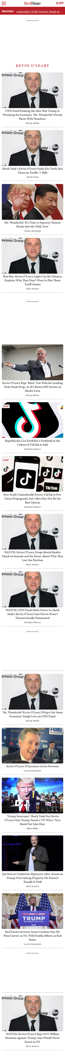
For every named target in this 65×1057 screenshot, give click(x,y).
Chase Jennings (32, 230)
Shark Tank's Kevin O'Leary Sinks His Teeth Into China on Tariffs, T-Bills (32, 170)
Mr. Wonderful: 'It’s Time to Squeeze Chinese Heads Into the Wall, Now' (32, 224)
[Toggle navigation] (4, 3)
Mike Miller (33, 828)
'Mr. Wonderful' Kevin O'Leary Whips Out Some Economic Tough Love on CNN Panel (32, 714)
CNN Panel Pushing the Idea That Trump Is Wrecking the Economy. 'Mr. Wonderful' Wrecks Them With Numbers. (32, 115)
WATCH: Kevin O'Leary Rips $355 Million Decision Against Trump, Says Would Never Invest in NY (32, 1038)
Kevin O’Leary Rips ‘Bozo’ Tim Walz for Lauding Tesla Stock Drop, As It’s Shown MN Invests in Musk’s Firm (32, 387)
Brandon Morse (32, 449)
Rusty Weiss (32, 395)
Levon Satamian (32, 770)
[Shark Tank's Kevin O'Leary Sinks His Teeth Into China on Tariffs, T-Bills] (32, 148)
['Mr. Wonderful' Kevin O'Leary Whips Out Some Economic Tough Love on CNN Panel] (32, 691)
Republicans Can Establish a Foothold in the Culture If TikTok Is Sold (32, 443)
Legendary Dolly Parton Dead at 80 (39, 11)
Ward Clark (33, 177)
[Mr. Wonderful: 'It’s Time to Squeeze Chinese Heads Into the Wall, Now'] (32, 201)
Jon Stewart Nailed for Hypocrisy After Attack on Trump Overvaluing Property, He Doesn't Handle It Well (32, 878)
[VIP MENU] (59, 3)
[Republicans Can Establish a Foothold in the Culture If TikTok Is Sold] (32, 419)
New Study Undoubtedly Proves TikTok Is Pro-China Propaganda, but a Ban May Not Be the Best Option (32, 498)
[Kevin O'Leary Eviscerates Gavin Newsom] (32, 745)
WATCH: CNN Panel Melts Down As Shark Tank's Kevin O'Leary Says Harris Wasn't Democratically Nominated (33, 614)
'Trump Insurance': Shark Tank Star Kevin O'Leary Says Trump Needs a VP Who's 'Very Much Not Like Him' (33, 820)
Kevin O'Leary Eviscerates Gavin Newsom (32, 766)
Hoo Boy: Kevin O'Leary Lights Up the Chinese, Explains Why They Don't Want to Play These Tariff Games (32, 280)
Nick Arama (32, 288)
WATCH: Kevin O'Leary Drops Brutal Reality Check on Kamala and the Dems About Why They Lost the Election (32, 556)
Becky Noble (32, 123)
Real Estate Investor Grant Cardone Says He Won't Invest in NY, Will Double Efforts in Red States (32, 936)
